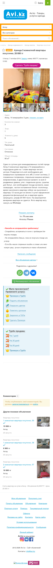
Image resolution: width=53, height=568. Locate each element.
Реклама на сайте (15, 517)
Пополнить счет (35, 498)
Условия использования (26, 522)
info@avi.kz (30, 551)
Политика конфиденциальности (20, 527)
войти (35, 404)
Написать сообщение (26, 254)
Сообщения (41, 527)
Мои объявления (18, 498)
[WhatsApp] (20, 273)
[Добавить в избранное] (3, 50)
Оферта (26, 513)
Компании (43, 503)
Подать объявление (14, 503)
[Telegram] (26, 273)
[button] (16, 107)
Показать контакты (26, 212)
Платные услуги (11, 508)
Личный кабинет (26, 532)
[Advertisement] (26, 376)
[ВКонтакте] (33, 273)
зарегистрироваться (20, 404)
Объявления (30, 503)
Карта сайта (40, 517)
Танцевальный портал (39, 508)
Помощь (23, 508)
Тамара (24, 58)
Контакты (29, 517)
